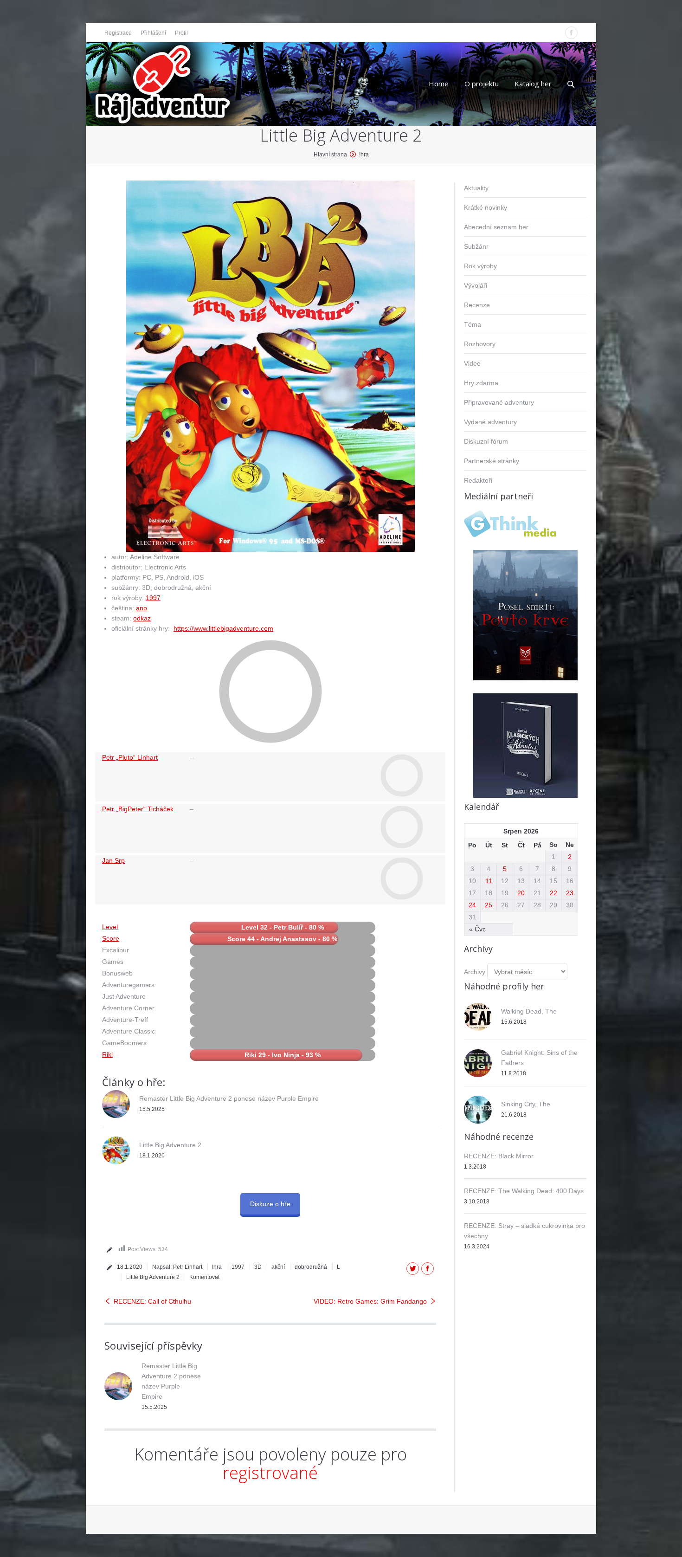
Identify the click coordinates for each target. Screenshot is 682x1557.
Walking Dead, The (529, 1011)
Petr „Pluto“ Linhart (130, 757)
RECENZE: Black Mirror (499, 1156)
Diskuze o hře (270, 1204)
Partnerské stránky (491, 461)
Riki (107, 1054)
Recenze (477, 305)
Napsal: (177, 1267)
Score (110, 938)
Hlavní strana (330, 154)
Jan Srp (113, 860)
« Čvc (477, 929)
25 (488, 905)
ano (141, 608)
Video (472, 363)
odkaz (142, 618)
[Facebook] (571, 32)
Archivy (474, 972)
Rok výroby (480, 266)
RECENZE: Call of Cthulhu (152, 1301)
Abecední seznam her (496, 227)
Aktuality (476, 188)
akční (278, 1267)
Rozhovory (479, 344)
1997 (153, 597)
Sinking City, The (525, 1104)
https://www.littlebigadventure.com (223, 628)
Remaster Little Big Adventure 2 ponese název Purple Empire (229, 1098)
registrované (270, 1472)
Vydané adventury (490, 422)
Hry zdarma (481, 383)
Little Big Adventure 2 (170, 1145)
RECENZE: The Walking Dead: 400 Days (524, 1191)
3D (258, 1267)
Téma (472, 324)
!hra (364, 154)
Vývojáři (475, 285)
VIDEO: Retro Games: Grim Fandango (370, 1301)
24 (472, 905)
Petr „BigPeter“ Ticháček (138, 809)
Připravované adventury (499, 402)
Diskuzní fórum (486, 441)
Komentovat (204, 1277)
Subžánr (476, 246)
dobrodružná (311, 1267)
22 (553, 893)
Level (110, 926)
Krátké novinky (485, 207)
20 (521, 893)
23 (569, 893)
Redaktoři (478, 480)
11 (488, 881)
